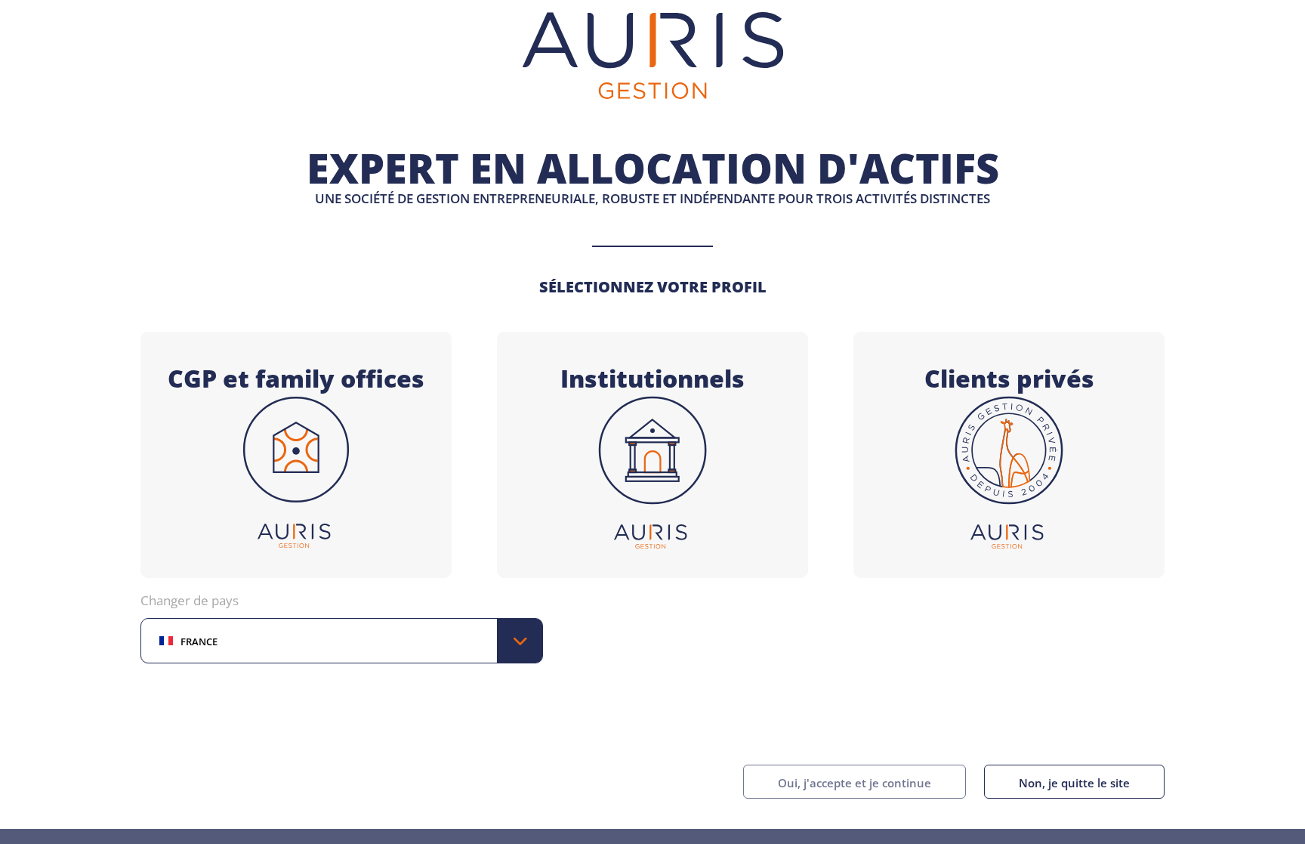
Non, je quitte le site (1074, 781)
